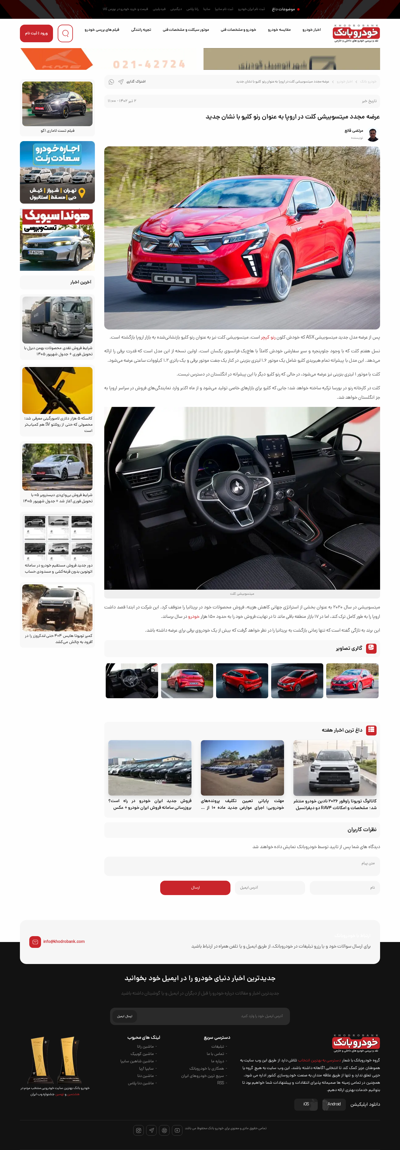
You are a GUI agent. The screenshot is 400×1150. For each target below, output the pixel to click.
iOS (306, 1105)
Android (334, 1105)
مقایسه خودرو (279, 30)
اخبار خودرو (311, 30)
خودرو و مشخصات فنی (238, 30)
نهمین (59, 1094)
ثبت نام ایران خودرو (251, 9)
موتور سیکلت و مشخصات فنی (186, 30)
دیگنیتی (176, 9)
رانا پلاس (193, 9)
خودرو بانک (368, 81)
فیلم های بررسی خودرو (102, 30)
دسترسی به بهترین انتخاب (319, 1061)
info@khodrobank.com (64, 942)
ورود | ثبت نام (36, 34)
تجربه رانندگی (141, 30)
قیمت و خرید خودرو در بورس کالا (125, 9)
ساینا (206, 9)
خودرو (193, 616)
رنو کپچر (268, 337)
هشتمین (73, 1094)
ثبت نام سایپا (224, 9)
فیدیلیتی (159, 9)
